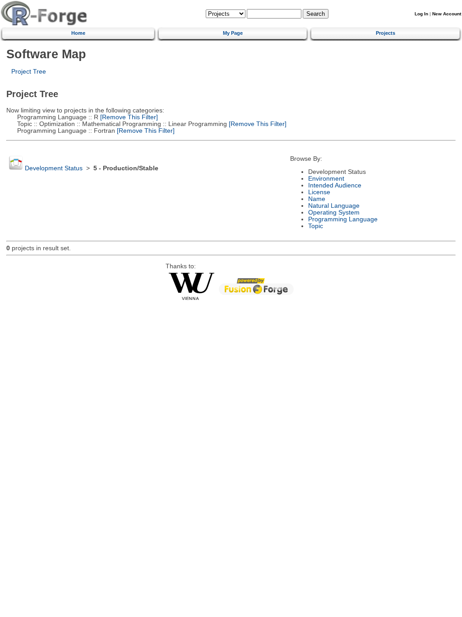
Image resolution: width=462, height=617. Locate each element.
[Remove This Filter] (128, 117)
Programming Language (343, 219)
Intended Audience (334, 185)
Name (316, 199)
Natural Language (334, 205)
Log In (421, 13)
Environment (326, 178)
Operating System (334, 212)
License (319, 192)
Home (78, 33)
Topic (315, 226)
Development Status (54, 168)
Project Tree (28, 71)
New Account (446, 13)
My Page (233, 33)
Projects (385, 33)
